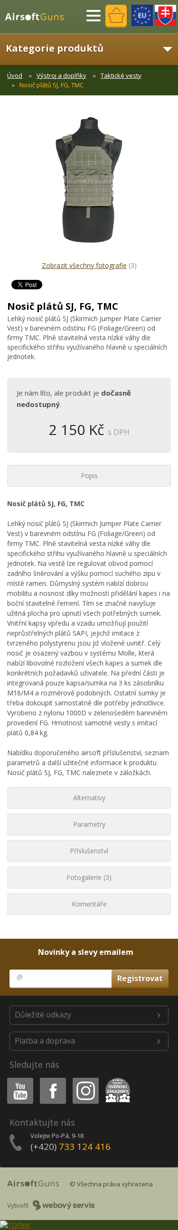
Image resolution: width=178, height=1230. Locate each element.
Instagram (85, 1079)
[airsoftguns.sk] (165, 15)
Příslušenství (89, 850)
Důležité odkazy (43, 1014)
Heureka (116, 1079)
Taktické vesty (121, 75)
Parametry (89, 824)
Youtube (18, 1079)
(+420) (70, 1146)
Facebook (52, 1079)
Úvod (14, 75)
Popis (89, 475)
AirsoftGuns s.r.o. (38, 16)
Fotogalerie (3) (89, 877)
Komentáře (89, 903)
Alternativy (89, 797)
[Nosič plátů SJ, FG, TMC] (89, 185)
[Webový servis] (64, 1205)
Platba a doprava (45, 1041)
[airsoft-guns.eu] (142, 15)
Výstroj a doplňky (61, 75)
